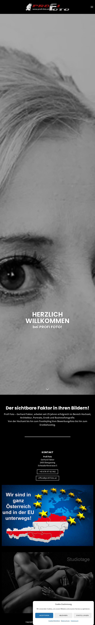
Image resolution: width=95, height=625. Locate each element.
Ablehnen (63, 615)
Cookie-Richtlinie (54, 621)
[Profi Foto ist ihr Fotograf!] (47, 7)
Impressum (74, 621)
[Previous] (5, 204)
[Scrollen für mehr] (47, 389)
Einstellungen (82, 615)
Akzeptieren (44, 615)
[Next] (90, 204)
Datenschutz (65, 621)
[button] (91, 7)
